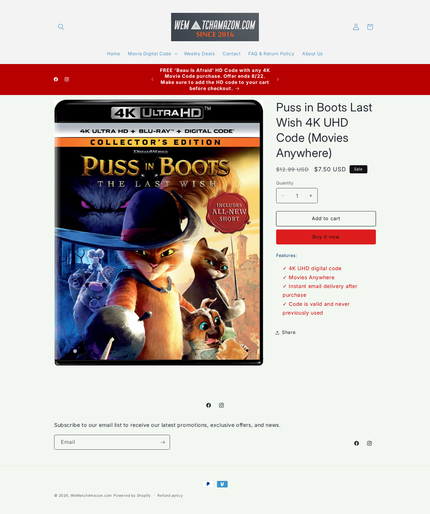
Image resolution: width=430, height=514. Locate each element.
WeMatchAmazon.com (91, 495)
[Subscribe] (163, 442)
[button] (61, 27)
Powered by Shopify (132, 495)
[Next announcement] (277, 79)
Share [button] (288, 332)
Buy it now (326, 237)
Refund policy (170, 495)
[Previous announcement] (152, 79)
